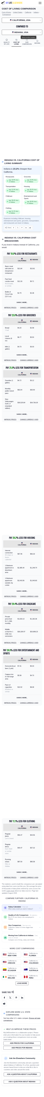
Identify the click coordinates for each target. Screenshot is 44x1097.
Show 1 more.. (22, 302)
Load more (22, 983)
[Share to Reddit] (30, 227)
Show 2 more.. (22, 698)
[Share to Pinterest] (22, 227)
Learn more (10, 891)
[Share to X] (18, 227)
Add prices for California (22, 1043)
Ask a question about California (22, 1074)
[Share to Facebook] (13, 227)
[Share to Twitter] (10, 997)
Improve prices (10, 307)
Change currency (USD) (29, 307)
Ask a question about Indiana (22, 1082)
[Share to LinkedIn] (26, 227)
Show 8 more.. (22, 355)
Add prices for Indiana (22, 1048)
